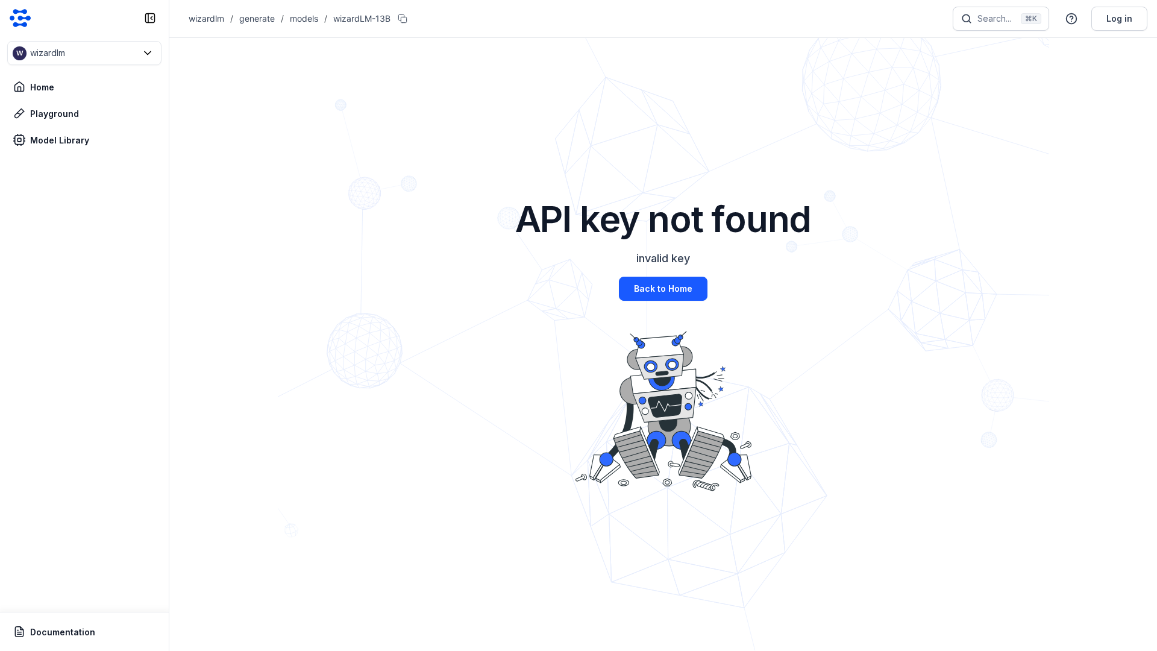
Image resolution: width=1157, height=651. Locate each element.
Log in (1119, 18)
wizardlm (206, 18)
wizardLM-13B (361, 18)
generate (257, 18)
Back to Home (663, 288)
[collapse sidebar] (150, 18)
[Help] (1071, 18)
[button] (84, 53)
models (304, 18)
